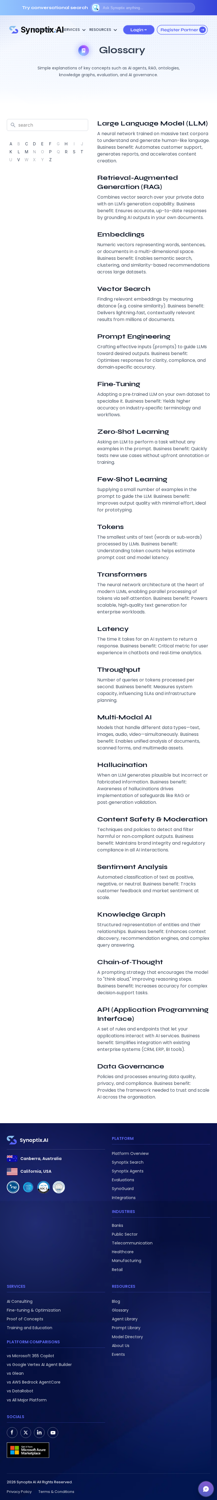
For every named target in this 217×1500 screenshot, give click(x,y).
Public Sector (125, 1234)
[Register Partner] (182, 30)
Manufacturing (126, 1260)
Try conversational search (55, 7)
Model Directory (127, 1337)
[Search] (95, 7)
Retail (117, 1269)
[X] (25, 1432)
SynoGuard (123, 1188)
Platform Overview (130, 1153)
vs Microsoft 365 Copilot (30, 1356)
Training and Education (29, 1328)
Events (118, 1354)
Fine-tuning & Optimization (34, 1310)
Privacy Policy (19, 1491)
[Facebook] (12, 1432)
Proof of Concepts (25, 1319)
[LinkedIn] (39, 1432)
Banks (117, 1225)
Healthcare (123, 1252)
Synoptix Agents (128, 1171)
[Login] (138, 30)
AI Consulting (19, 1301)
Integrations (124, 1198)
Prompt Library (126, 1328)
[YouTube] (52, 1432)
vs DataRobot (20, 1391)
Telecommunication (132, 1243)
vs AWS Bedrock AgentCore (33, 1382)
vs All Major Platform (27, 1400)
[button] (206, 1489)
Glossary (120, 1310)
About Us (120, 1345)
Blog (116, 1301)
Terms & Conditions (56, 1491)
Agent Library (125, 1319)
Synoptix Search (128, 1162)
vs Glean (15, 1373)
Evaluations (123, 1180)
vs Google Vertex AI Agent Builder (39, 1364)
